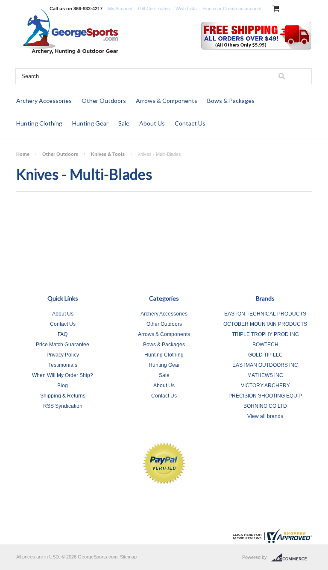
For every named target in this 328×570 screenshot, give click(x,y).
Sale (123, 123)
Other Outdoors (104, 100)
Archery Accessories (44, 100)
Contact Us (190, 123)
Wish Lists (186, 8)
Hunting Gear (90, 123)
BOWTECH (265, 345)
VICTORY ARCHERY (265, 386)
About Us (152, 123)
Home (22, 154)
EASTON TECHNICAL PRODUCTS (265, 314)
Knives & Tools (108, 154)
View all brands (265, 416)
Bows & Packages (231, 100)
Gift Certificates (154, 8)
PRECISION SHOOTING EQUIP (265, 396)
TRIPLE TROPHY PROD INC (265, 334)
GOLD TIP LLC (265, 355)
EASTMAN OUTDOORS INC (265, 365)
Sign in (209, 8)
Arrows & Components (166, 100)
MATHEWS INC (265, 375)
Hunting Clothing (39, 123)
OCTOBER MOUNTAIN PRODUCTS (265, 324)
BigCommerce (291, 557)
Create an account (242, 8)
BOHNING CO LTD (265, 406)
